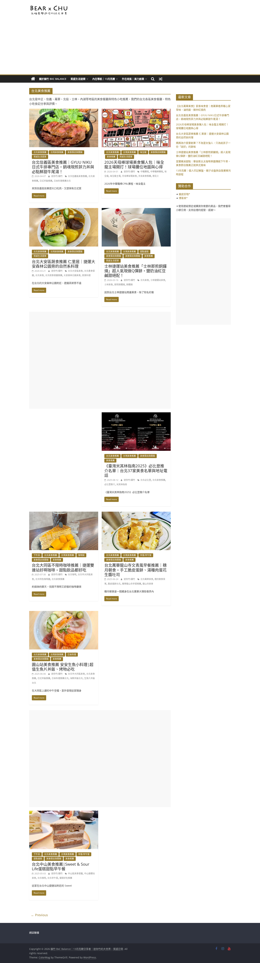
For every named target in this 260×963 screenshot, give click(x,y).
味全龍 (143, 152)
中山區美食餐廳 (75, 873)
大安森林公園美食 (72, 275)
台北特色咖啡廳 (42, 579)
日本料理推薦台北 (62, 180)
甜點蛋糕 (144, 251)
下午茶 (37, 555)
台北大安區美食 (75, 270)
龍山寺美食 (148, 583)
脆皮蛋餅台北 (114, 583)
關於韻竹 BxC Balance (52, 79)
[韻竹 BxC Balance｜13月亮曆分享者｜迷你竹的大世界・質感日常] (33, 79)
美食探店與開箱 (75, 152)
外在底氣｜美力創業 (133, 79)
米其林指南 (121, 484)
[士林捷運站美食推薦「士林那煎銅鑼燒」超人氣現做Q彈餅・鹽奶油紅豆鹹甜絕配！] (136, 210)
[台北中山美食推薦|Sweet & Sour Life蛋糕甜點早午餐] (63, 813)
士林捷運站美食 (157, 280)
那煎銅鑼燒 (119, 284)
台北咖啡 (72, 574)
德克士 (155, 176)
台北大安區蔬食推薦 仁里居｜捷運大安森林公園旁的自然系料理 (63, 264)
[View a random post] (160, 79)
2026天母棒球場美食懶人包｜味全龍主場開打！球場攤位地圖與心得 (134, 164)
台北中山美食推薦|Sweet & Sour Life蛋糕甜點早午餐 (60, 866)
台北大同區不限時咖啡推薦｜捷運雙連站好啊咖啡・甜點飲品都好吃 (63, 567)
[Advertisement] (130, 48)
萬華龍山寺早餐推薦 (131, 583)
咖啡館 (81, 555)
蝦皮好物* (184, 194)
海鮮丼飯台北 (76, 678)
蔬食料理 (86, 275)
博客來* (183, 198)
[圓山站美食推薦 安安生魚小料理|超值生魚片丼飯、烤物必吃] (63, 613)
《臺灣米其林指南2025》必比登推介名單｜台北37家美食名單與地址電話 (135, 470)
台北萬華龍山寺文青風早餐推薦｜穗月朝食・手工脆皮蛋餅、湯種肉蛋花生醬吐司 (135, 569)
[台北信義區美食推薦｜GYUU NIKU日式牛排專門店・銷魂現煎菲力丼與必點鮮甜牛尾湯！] (63, 111)
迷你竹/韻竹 (57, 176)
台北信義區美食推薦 (77, 176)
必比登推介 (109, 484)
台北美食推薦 (40, 152)
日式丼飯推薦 (46, 180)
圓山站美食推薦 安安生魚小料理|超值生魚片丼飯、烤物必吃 (62, 667)
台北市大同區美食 (76, 673)
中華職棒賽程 (156, 171)
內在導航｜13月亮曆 (103, 79)
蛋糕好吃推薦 (65, 877)
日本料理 (72, 654)
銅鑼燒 (129, 284)
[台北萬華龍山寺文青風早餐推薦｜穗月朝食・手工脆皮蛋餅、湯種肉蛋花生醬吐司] (136, 514)
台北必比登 (145, 480)
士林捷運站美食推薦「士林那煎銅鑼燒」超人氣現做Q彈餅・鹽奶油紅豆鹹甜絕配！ (135, 270)
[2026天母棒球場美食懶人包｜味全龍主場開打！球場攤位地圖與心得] (136, 111)
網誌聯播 (34, 932)
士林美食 (108, 284)
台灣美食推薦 (57, 152)
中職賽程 (144, 171)
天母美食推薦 (144, 176)
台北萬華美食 (146, 579)
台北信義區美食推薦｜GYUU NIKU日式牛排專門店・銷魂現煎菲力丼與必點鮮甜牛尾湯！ (63, 166)
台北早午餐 (52, 877)
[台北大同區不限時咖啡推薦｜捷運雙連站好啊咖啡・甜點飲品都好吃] (63, 514)
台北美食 (39, 275)
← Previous (39, 915)
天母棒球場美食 (129, 176)
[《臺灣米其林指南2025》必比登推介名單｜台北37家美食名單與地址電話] (136, 414)
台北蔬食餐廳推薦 (53, 275)
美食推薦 (111, 156)
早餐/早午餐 (145, 555)
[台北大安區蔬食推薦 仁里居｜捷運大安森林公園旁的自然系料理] (63, 210)
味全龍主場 (115, 176)
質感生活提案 (78, 79)
